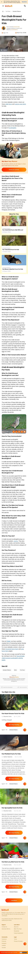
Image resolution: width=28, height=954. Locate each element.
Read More (24, 1)
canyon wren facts (20, 104)
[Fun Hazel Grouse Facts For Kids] (14, 702)
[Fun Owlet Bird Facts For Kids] (14, 221)
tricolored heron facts (11, 649)
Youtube (4, 947)
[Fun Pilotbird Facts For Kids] (14, 742)
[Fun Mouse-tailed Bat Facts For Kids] (14, 260)
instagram (4, 943)
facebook (4, 939)
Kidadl (3, 11)
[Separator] (25, 943)
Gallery (5, 50)
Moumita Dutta (16, 26)
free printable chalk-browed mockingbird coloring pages (13, 658)
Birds (15, 670)
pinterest (4, 941)
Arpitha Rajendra (8, 757)
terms (15, 939)
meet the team (18, 928)
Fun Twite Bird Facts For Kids (10, 249)
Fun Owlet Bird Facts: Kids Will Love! (12, 230)
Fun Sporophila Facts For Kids (12, 808)
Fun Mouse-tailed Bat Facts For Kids (12, 269)
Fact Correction (23, 687)
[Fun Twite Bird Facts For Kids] (14, 240)
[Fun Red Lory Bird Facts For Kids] (14, 850)
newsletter (16, 931)
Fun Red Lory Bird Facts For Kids (13, 862)
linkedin (4, 945)
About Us (16, 926)
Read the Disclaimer (7, 687)
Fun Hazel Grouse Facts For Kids (13, 713)
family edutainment (18, 933)
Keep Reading (15, 724)
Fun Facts (8, 11)
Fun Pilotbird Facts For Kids (11, 754)
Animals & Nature (6, 228)
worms (16, 541)
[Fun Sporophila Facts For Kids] (14, 796)
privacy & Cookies (18, 941)
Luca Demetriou (14, 29)
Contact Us (4, 926)
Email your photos (14, 169)
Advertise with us (6, 928)
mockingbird (12, 128)
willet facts (8, 104)
